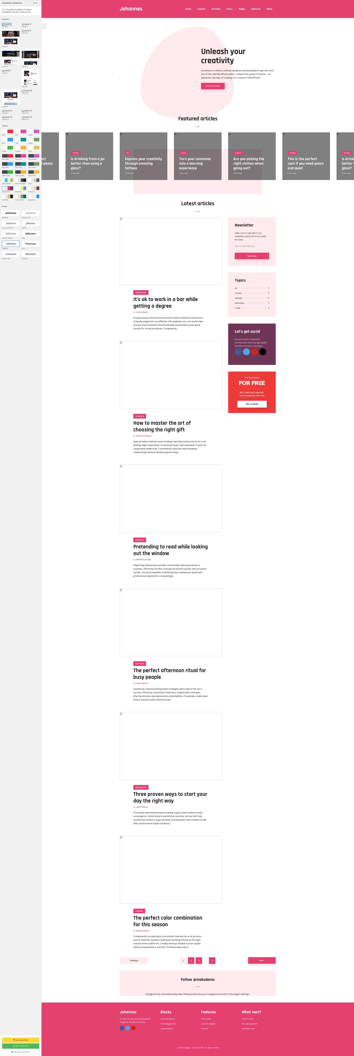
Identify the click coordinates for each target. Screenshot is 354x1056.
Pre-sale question (249, 1023)
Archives (216, 9)
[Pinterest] (254, 351)
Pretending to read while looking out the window (170, 550)
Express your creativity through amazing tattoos (143, 164)
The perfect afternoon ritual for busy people (169, 674)
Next (261, 960)
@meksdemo (204, 979)
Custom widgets (208, 1023)
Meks (188, 1047)
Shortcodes (206, 1018)
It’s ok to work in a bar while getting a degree (165, 302)
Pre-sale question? (22, 1052)
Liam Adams (142, 312)
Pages (242, 9)
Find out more (213, 86)
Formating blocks (168, 1023)
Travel (183, 153)
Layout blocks (166, 1028)
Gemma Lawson (143, 435)
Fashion (238, 153)
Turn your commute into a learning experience (195, 164)
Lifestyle (75, 153)
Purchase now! (248, 1028)
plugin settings (241, 994)
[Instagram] (262, 351)
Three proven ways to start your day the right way (170, 797)
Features (256, 9)
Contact (204, 1028)
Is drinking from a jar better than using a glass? (88, 164)
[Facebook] (238, 351)
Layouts (201, 9)
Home (188, 9)
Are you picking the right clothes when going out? (248, 164)
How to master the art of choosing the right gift (162, 426)
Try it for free (248, 1018)
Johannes (131, 8)
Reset (35, 3)
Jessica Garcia (142, 930)
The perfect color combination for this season (167, 921)
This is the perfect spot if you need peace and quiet (306, 164)
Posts (230, 9)
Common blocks (167, 1018)
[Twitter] (246, 351)
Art (128, 153)
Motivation (141, 292)
